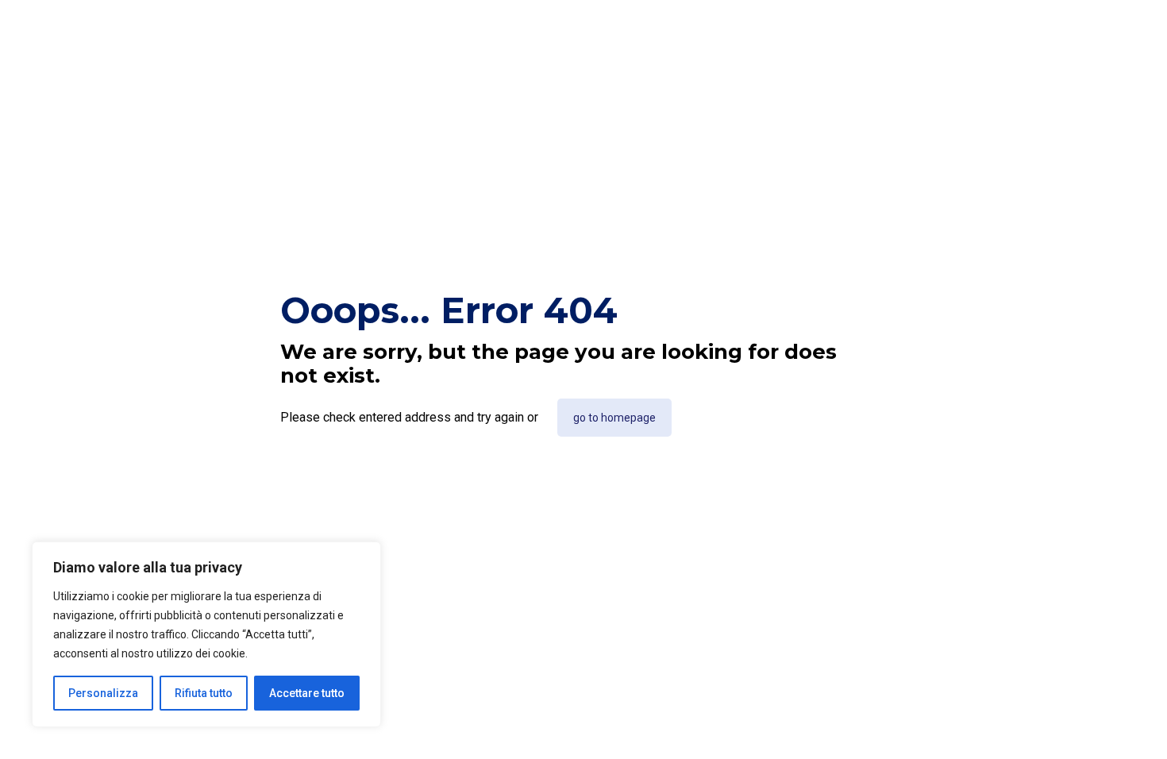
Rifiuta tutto (204, 693)
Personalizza (103, 693)
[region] (206, 634)
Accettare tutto (307, 693)
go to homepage (614, 417)
